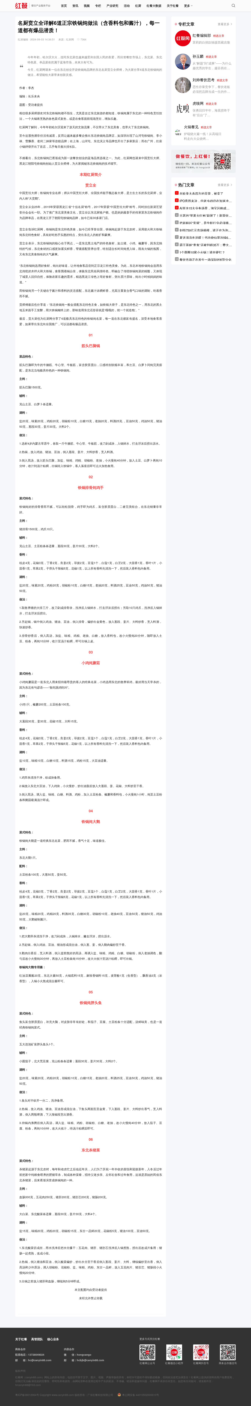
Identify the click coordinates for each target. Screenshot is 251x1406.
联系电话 (20, 1354)
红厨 (138, 5)
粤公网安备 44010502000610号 (140, 1395)
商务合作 (20, 1349)
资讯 (75, 5)
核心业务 (53, 1339)
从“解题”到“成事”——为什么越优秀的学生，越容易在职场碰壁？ (212, 68)
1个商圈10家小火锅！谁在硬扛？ (202, 252)
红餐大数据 (154, 5)
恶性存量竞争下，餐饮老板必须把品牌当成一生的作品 (211, 89)
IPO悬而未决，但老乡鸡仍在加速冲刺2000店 (206, 200)
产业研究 (112, 5)
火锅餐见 (198, 126)
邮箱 (23, 1360)
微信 (71, 1354)
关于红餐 (173, 5)
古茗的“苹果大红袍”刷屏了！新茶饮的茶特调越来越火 (206, 215)
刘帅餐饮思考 (210, 79)
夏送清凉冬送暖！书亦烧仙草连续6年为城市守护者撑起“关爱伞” (205, 237)
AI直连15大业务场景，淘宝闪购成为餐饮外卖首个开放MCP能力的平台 (205, 208)
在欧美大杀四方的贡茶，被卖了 (201, 193)
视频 (87, 5)
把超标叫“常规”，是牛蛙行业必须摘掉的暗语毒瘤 (206, 222)
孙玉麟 (205, 56)
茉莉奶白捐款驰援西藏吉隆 (211, 42)
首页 (64, 5)
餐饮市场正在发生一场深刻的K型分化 (206, 259)
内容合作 (69, 1349)
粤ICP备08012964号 (27, 1395)
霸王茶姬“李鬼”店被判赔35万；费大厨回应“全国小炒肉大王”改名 (206, 245)
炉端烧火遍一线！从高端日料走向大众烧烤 (202, 136)
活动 (127, 5)
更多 (187, 5)
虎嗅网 (205, 103)
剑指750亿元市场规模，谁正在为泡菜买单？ (205, 230)
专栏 (98, 5)
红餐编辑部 (208, 35)
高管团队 (37, 1339)
